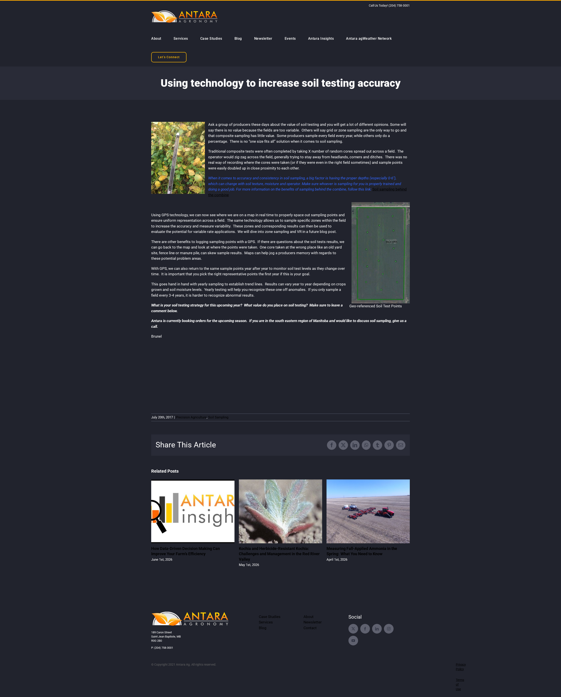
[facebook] (365, 629)
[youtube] (353, 640)
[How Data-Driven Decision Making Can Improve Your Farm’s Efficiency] (192, 481)
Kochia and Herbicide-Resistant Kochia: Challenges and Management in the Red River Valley (279, 554)
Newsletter (313, 622)
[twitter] (353, 629)
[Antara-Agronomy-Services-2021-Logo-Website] (190, 612)
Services (266, 622)
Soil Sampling (218, 417)
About (309, 616)
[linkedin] (377, 629)
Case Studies (269, 616)
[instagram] (389, 629)
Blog (262, 628)
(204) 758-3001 (399, 5)
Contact (310, 628)
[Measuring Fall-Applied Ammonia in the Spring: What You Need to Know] (368, 481)
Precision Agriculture (191, 417)
